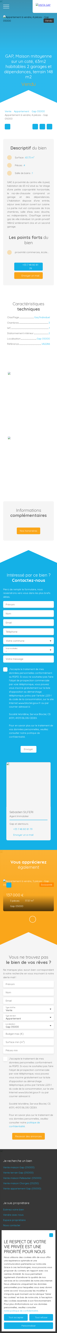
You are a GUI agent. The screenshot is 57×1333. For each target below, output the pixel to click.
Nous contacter (11, 1225)
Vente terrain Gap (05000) (18, 1172)
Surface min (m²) (15, 1042)
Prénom (10, 604)
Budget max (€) (15, 1033)
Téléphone (11, 631)
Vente (8, 111)
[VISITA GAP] (45, 6)
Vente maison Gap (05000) (19, 1167)
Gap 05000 (38, 111)
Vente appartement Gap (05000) (22, 1188)
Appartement (21, 111)
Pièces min (12, 1050)
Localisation (10, 1024)
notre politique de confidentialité (21, 1310)
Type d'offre (10, 1008)
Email (9, 622)
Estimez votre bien (13, 1209)
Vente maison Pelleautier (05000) (22, 1178)
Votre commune (15, 640)
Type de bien (11, 1016)
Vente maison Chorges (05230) (21, 1183)
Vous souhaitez (11, 648)
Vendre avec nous (13, 1214)
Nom (8, 613)
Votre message (14, 658)
